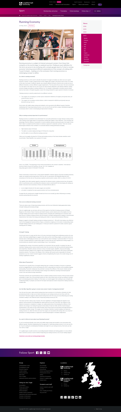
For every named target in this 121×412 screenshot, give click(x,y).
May (49, 15)
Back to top (99, 409)
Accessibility (22, 385)
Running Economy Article (58, 15)
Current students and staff (46, 387)
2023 (45, 15)
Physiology (31, 25)
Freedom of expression (24, 398)
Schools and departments (46, 371)
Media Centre (43, 380)
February (86, 40)
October (86, 57)
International (43, 369)
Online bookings (74, 11)
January (85, 38)
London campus (23, 371)
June (85, 49)
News (40, 15)
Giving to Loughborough (45, 378)
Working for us (43, 367)
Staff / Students (78, 2)
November (86, 59)
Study (51, 4)
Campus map (67, 372)
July (85, 51)
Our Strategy (43, 365)
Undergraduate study (24, 365)
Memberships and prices (50, 11)
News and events (84, 4)
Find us (65, 371)
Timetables (63, 11)
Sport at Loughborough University (29, 15)
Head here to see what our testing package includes (32, 336)
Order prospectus (23, 373)
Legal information (23, 389)
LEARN (42, 389)
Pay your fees (43, 392)
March (85, 42)
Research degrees (23, 369)
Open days (21, 374)
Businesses (87, 2)
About (93, 4)
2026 (84, 26)
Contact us (66, 374)
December (86, 61)
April (85, 44)
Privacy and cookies (24, 387)
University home (19, 15)
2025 (84, 29)
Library (41, 374)
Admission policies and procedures (27, 378)
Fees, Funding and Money (46, 390)
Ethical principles (23, 390)
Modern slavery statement (25, 392)
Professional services (45, 373)
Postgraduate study (24, 367)
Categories (86, 65)
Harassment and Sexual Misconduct (28, 394)
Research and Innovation (63, 4)
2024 (84, 32)
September (86, 55)
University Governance (45, 376)
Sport (74, 4)
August (85, 53)
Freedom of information (25, 396)
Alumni (93, 2)
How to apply (22, 376)
